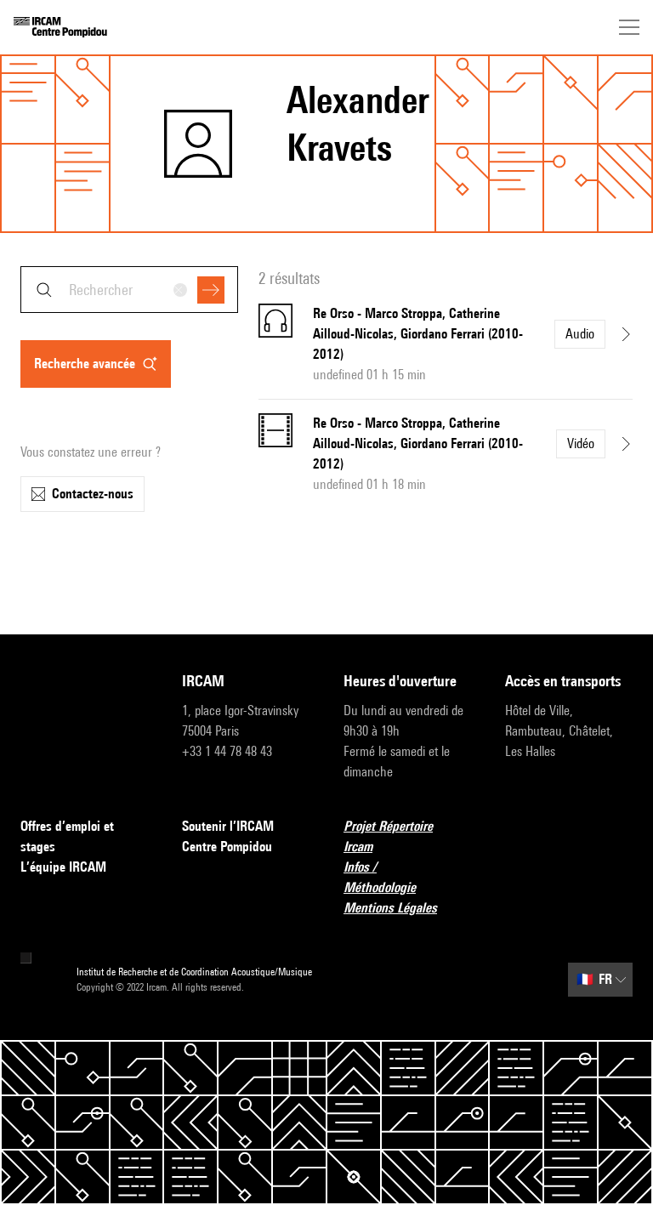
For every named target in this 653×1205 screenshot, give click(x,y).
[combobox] (129, 289)
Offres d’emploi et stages (67, 836)
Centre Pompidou (227, 846)
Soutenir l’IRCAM (228, 826)
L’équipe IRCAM (63, 867)
